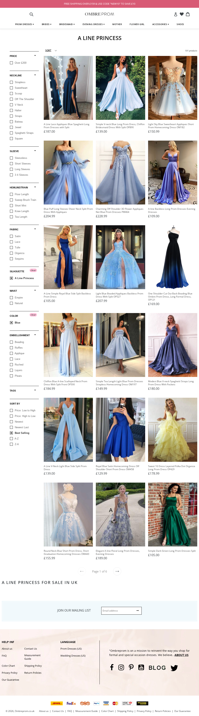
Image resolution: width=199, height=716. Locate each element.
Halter (17, 110)
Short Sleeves (22, 163)
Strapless (19, 82)
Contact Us (30, 648)
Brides (46, 24)
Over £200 (20, 62)
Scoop (18, 93)
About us (7, 648)
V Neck (18, 104)
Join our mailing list (74, 610)
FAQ (4, 655)
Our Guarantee (10, 679)
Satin (17, 236)
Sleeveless (20, 158)
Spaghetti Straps (24, 132)
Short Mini (20, 205)
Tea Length (20, 216)
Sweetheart (20, 87)
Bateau (18, 121)
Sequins (19, 258)
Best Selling (21, 433)
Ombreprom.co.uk (24, 711)
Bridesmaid (66, 24)
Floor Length (21, 194)
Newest (18, 421)
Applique (19, 353)
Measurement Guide (32, 656)
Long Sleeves (22, 169)
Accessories (160, 24)
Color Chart (8, 665)
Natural (18, 303)
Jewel (17, 127)
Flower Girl (137, 24)
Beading (19, 342)
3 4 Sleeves (21, 174)
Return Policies (32, 672)
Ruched (18, 364)
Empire (18, 297)
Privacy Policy (9, 672)
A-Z (16, 438)
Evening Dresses (93, 24)
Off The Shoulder (24, 99)
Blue (17, 322)
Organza (19, 253)
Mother (117, 24)
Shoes (180, 24)
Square (18, 138)
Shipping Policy (33, 665)
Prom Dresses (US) (71, 648)
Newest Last (21, 427)
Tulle (17, 247)
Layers (18, 370)
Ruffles (18, 347)
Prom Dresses (24, 24)
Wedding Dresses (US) (73, 655)
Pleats (18, 375)
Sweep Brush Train (25, 199)
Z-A (16, 444)
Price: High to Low (24, 416)
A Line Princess (24, 278)
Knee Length (21, 211)
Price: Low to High (24, 410)
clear (33, 270)
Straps (18, 116)
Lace (17, 241)
